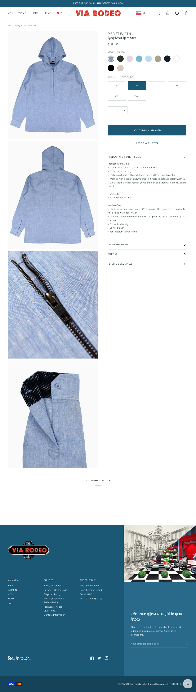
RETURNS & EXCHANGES (120, 263)
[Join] (183, 644)
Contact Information (54, 614)
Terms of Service (52, 585)
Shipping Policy (52, 594)
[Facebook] (92, 658)
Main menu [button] (14, 580)
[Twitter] (99, 658)
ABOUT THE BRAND (118, 244)
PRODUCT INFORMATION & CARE (124, 157)
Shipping (113, 254)
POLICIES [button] (48, 580)
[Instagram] (106, 658)
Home (10, 25)
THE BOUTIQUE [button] (88, 580)
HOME (11, 598)
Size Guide (127, 77)
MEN (10, 585)
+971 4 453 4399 (93, 598)
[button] (12, 13)
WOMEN (12, 589)
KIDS (10, 594)
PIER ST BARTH (119, 34)
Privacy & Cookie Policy (56, 589)
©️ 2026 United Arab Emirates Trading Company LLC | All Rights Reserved (153, 684)
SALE (10, 603)
